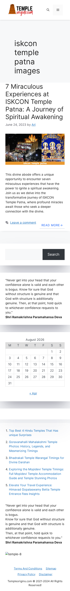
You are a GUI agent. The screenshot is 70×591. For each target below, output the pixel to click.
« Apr (33, 393)
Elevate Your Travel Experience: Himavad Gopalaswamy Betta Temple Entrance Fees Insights (34, 489)
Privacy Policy (26, 574)
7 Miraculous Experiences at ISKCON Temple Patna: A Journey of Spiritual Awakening (34, 102)
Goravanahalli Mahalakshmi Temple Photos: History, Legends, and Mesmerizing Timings (33, 446)
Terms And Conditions (28, 568)
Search (53, 254)
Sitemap (51, 568)
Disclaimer (45, 574)
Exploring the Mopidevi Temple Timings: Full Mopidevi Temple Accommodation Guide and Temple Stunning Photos (36, 473)
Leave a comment (23, 222)
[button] (48, 10)
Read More (50, 225)
